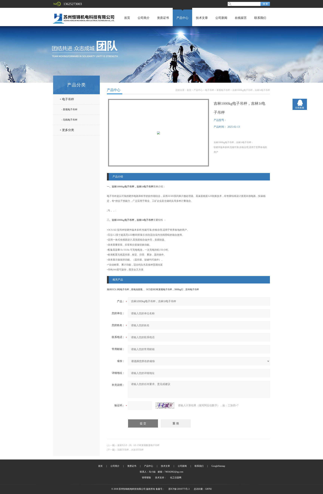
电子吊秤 (209, 90)
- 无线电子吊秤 (69, 119)
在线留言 (241, 17)
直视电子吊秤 (223, 90)
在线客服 (299, 107)
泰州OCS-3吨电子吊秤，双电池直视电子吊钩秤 (130, 289)
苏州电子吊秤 (192, 289)
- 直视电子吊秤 (69, 109)
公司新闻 (221, 17)
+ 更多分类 (67, 130)
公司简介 (144, 17)
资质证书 (163, 17)
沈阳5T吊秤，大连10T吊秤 (130, 449)
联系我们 (260, 17)
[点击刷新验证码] (165, 405)
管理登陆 (146, 477)
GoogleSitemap (218, 466)
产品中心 (182, 17)
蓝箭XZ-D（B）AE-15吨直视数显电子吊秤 (138, 445)
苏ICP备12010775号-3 (179, 489)
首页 (127, 17)
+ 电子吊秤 (67, 99)
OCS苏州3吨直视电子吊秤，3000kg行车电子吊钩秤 (171, 289)
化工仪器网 (175, 477)
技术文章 (202, 17)
